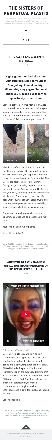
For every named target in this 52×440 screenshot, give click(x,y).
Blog (26, 64)
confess (19, 246)
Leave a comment (38, 248)
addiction (6, 246)
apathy (13, 246)
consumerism (26, 413)
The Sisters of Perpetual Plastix (26, 10)
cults (34, 413)
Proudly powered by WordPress (18, 433)
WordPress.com (26, 436)
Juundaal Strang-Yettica (24, 244)
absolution (44, 244)
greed (32, 246)
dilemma (26, 246)
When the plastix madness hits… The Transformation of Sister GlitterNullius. (26, 265)
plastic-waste (31, 415)
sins (28, 248)
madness (16, 415)
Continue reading (11, 399)
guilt (36, 246)
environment (41, 413)
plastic (23, 415)
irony (41, 246)
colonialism (10, 413)
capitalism (44, 410)
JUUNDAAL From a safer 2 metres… (26, 59)
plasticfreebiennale (19, 248)
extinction (9, 415)
